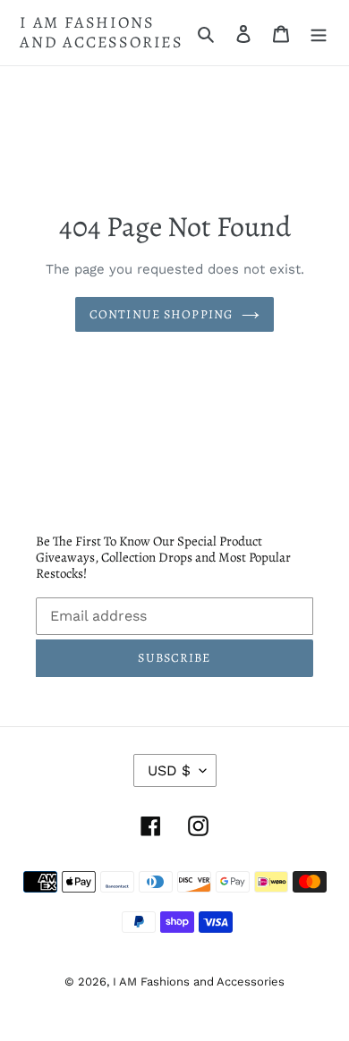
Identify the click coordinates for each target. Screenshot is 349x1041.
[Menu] (318, 33)
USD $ (169, 770)
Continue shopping (161, 314)
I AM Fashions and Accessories (101, 32)
